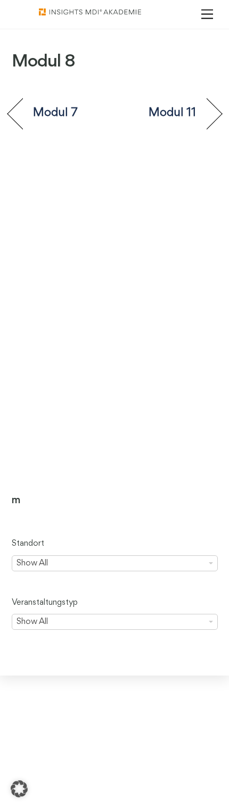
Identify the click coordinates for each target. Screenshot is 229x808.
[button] (19, 789)
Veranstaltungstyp (45, 602)
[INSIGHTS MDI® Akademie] (90, 13)
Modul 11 (173, 112)
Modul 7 (55, 112)
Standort (28, 543)
